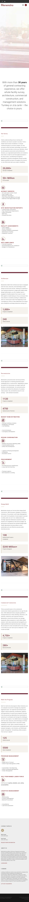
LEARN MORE (4, 863)
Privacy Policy (25, 898)
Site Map (27, 899)
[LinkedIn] (5, 1)
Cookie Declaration (24, 897)
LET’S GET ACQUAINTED (6, 883)
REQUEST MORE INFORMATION (8, 842)
